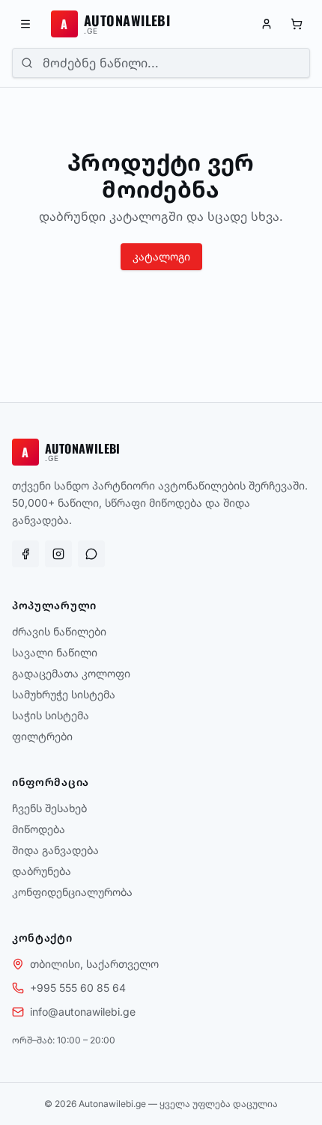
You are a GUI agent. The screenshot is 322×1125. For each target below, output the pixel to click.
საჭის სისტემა (50, 715)
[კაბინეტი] (266, 23)
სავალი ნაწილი (54, 652)
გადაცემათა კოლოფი (71, 673)
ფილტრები (42, 736)
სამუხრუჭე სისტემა (63, 694)
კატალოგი (161, 256)
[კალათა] (296, 23)
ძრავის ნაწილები (59, 631)
